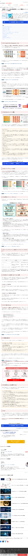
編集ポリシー (19, 549)
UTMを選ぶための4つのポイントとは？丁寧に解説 (10, 360)
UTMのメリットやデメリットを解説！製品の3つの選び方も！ (12, 246)
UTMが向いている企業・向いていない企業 (7, 33)
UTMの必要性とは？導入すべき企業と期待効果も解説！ (11, 79)
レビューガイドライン (15, 549)
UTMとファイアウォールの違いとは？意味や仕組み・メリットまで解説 (13, 193)
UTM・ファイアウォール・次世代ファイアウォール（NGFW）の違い (10, 32)
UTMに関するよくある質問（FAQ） (7, 37)
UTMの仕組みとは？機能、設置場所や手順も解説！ (11, 101)
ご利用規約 (12, 549)
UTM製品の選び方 (5, 36)
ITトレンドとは (8, 549)
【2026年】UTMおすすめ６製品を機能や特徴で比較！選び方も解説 (13, 63)
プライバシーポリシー (23, 549)
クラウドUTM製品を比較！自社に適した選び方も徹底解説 (11, 334)
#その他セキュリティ (4, 12)
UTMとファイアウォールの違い (6, 29)
